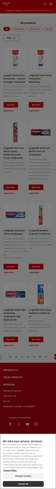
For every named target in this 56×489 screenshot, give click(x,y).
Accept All (23, 484)
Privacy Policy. (10, 470)
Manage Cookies (23, 476)
